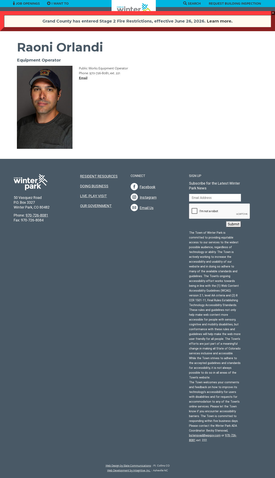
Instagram (148, 197)
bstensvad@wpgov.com (205, 435)
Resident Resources (99, 176)
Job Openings (28, 3)
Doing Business (94, 186)
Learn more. (220, 21)
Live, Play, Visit (93, 196)
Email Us (147, 208)
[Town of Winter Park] (31, 184)
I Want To (60, 3)
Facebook (147, 187)
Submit (233, 224)
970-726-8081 (37, 215)
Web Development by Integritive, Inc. (129, 470)
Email (83, 77)
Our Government (96, 206)
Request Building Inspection (235, 3)
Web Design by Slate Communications (128, 465)
